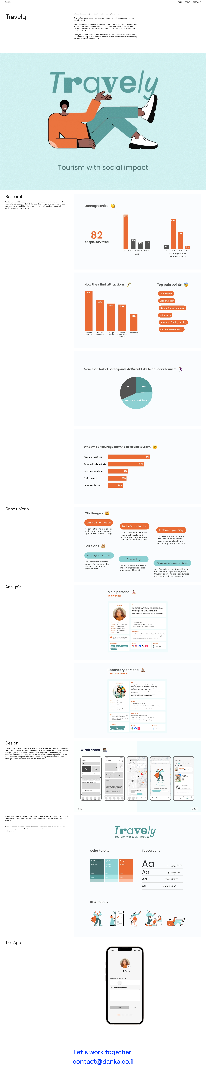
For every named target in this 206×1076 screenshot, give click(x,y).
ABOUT (187, 2)
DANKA (8, 2)
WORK (180, 2)
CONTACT (197, 2)
